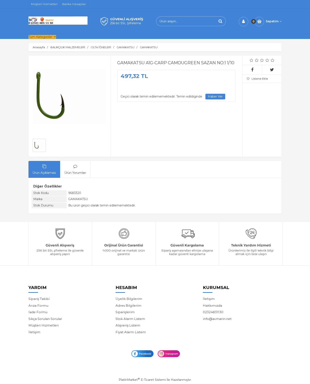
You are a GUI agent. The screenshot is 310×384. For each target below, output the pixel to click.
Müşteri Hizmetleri (43, 325)
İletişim (34, 332)
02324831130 (213, 312)
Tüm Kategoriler (40, 37)
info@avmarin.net (217, 319)
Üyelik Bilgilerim (129, 299)
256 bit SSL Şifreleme (125, 23)
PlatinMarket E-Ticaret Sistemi (142, 380)
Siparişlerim (125, 312)
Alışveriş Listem (128, 325)
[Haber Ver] (215, 97)
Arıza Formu (38, 306)
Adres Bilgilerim (128, 306)
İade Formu (37, 312)
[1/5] (251, 60)
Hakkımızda (212, 306)
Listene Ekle (260, 78)
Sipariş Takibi (39, 299)
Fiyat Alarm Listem (131, 332)
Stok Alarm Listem (130, 319)
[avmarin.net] (58, 23)
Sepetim (272, 21)
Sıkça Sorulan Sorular (45, 319)
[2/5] (254, 60)
